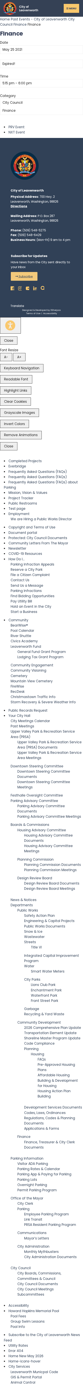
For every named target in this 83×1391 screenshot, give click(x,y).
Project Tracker (20, 498)
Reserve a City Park (26, 569)
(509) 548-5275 (34, 230)
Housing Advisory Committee (41, 830)
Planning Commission (35, 859)
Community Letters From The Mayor (38, 543)
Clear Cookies (15, 401)
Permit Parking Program (37, 1190)
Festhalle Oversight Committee (37, 795)
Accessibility (50, 313)
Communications (32, 1233)
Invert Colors (14, 424)
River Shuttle (21, 636)
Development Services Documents (53, 1107)
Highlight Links (15, 390)
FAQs (42, 1059)
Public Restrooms (22, 503)
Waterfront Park (44, 995)
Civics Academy (24, 641)
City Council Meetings (35, 1289)
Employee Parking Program (46, 1214)
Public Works (27, 910)
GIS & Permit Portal (26, 1377)
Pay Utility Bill (21, 601)
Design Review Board (34, 878)
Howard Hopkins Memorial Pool (33, 1311)
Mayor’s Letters (36, 1238)
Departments (22, 905)
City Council (13, 102)
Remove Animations (21, 435)
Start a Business (24, 611)
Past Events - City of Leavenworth (39, 19)
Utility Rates (18, 1345)
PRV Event (16, 127)
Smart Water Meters (47, 971)
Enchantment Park (46, 990)
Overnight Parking (32, 1185)
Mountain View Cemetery (32, 681)
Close (8, 340)
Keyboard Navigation (21, 368)
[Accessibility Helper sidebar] (10, 325)
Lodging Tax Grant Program (40, 657)
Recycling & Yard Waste (44, 1014)
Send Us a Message (27, 585)
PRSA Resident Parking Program (50, 1224)
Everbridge (17, 466)
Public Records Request (27, 710)
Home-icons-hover (24, 1361)
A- (6, 357)
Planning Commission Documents (52, 864)
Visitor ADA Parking (32, 1163)
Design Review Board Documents (51, 883)
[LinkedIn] (34, 287)
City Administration (33, 1246)
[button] (24, 276)
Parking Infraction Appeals (32, 564)
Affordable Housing (54, 1075)
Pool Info (18, 1326)
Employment (19, 514)
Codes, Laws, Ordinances (45, 1112)
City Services (19, 1366)
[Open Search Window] (41, 287)
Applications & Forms (41, 1128)
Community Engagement (32, 665)
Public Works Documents (44, 926)
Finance (20, 24)
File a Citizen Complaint (30, 575)
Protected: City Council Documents (37, 538)
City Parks (32, 979)
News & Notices (23, 900)
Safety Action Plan (39, 915)
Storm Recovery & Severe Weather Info (43, 702)
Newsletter (17, 548)
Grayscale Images (19, 412)
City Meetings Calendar (30, 721)
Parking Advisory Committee (34, 800)
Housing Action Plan (54, 1091)
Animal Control (23, 1382)
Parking (23, 1209)
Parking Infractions (26, 590)
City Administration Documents (50, 1257)
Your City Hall (19, 715)
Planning (31, 1049)
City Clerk (25, 1203)
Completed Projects (25, 461)
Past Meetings (22, 726)
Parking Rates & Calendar (38, 1169)
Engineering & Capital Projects (49, 921)
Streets (30, 942)
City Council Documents (37, 1284)
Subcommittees (30, 1294)
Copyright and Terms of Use (31, 527)
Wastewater (34, 936)
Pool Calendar (22, 630)
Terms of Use (33, 313)
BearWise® (19, 625)
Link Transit (33, 1219)
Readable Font (16, 379)
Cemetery (19, 676)
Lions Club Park (43, 984)
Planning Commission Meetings (50, 870)
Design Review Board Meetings (49, 888)
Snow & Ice (33, 931)
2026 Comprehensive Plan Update (52, 1027)
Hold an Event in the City (31, 606)
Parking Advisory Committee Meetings (49, 816)
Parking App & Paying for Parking (44, 1174)
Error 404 (15, 1350)
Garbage (31, 1009)
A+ (19, 357)
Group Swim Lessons (28, 1321)
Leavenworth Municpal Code (34, 1372)
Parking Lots (27, 1179)
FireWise (17, 686)
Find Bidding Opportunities (32, 596)
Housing (37, 1054)
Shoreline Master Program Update (52, 1038)
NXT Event (16, 132)
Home (5, 19)
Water (29, 966)
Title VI (36, 947)
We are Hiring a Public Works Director (41, 519)
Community (18, 620)
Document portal (22, 532)
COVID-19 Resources (25, 553)
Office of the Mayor (27, 1198)
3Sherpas (55, 310)
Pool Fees (18, 1316)
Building (44, 1096)
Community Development (39, 1022)
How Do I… (16, 559)
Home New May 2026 (25, 1356)
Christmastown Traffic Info (33, 697)
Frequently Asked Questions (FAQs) (37, 471)
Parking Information (27, 1158)
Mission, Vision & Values (27, 492)
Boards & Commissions (30, 824)
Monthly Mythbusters (41, 1251)
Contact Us (20, 580)
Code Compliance (39, 1043)
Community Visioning (28, 670)
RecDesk (18, 691)
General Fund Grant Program (41, 651)
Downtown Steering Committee (37, 766)
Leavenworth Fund (26, 646)
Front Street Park (44, 1000)
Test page (16, 508)
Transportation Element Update (50, 1033)
